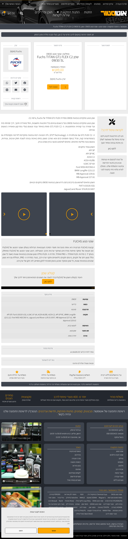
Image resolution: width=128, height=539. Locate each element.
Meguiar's (102, 497)
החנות (88, 12)
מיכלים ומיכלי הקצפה (94, 510)
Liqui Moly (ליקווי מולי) (83, 501)
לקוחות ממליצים (84, 4)
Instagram (22, 481)
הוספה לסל (53, 87)
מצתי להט (83, 507)
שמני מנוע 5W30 (116, 494)
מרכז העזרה (121, 4)
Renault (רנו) (52, 501)
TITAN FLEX (73, 254)
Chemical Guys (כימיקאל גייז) (97, 494)
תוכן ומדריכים (43, 12)
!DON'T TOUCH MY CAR (21, 438)
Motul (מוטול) (69, 501)
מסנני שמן (92, 507)
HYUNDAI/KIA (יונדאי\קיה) (113, 501)
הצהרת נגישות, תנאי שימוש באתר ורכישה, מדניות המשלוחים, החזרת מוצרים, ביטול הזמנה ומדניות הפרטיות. (86, 525)
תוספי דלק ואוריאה (70, 494)
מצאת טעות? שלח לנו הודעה (83, 363)
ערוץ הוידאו (108, 4)
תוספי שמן (85, 504)
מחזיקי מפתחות (117, 510)
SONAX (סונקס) (92, 497)
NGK (82, 494)
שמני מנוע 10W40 (95, 504)
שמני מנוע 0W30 (92, 26)
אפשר (54, 530)
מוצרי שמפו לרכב (111, 514)
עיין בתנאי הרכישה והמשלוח (70, 384)
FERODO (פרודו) (55, 494)
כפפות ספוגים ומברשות (115, 497)
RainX (61, 501)
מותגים (97, 4)
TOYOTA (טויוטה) (103, 507)
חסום (21, 530)
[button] (21, 13)
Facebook (9, 481)
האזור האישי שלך (12, 4)
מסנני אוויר (51, 497)
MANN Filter (107, 510)
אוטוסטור (123, 26)
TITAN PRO (61, 254)
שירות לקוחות (61, 15)
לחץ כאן (48, 281)
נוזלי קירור (60, 497)
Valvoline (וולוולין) (72, 497)
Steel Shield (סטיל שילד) (84, 514)
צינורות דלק (70, 504)
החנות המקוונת (70, 12)
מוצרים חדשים (67, 4)
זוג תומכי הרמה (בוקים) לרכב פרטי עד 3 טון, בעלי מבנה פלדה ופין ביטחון (64, 34)
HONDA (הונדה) (117, 507)
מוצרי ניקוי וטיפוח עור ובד (56, 504)
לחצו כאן (112, 148)
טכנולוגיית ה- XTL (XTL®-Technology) (61, 135)
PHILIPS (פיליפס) (80, 510)
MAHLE (82, 497)
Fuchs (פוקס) (56, 78)
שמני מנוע (102, 26)
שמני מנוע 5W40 (97, 501)
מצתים (77, 504)
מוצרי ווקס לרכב (108, 504)
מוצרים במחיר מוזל (50, 4)
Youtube (35, 481)
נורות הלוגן (119, 504)
